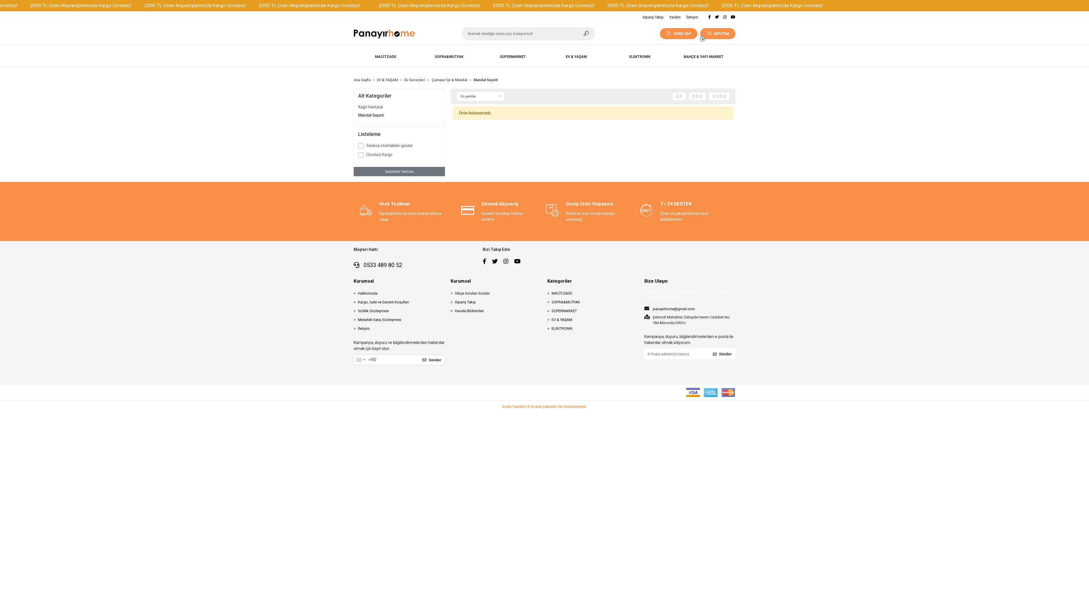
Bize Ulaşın (656, 281)
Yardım (675, 17)
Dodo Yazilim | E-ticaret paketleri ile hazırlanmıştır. (544, 406)
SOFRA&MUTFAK (566, 302)
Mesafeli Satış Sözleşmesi (379, 320)
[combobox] (360, 360)
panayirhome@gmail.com (674, 309)
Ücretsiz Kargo (379, 154)
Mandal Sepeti (371, 115)
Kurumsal (364, 281)
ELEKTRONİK (562, 328)
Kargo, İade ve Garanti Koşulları (383, 302)
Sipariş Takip (653, 17)
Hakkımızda (367, 293)
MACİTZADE (562, 293)
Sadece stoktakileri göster (389, 145)
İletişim (692, 17)
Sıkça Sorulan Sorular (472, 293)
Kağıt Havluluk (370, 107)
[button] (678, 33)
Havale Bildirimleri (469, 311)
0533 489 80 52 (382, 265)
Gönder (435, 360)
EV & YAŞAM (562, 320)
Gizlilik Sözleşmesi (373, 311)
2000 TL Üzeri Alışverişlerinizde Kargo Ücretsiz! (69, 5)
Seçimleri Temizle (399, 171)
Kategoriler (559, 281)
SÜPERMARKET (564, 311)
